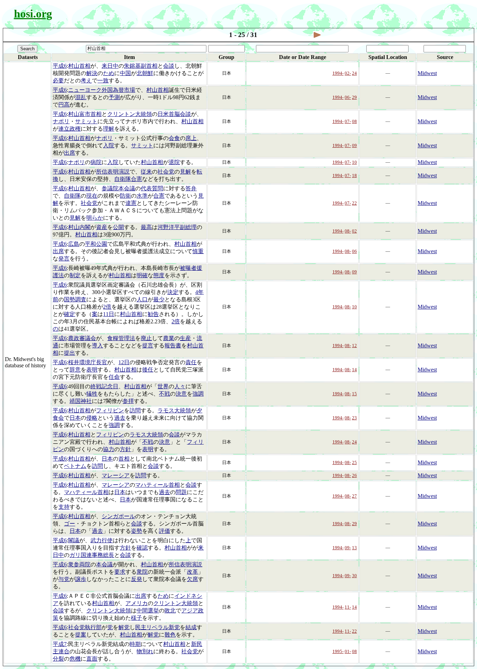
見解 (185, 172)
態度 (158, 275)
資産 (101, 227)
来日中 (110, 66)
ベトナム (75, 466)
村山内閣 (79, 227)
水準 (142, 196)
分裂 (58, 659)
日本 (75, 418)
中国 (125, 73)
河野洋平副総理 (177, 227)
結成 (191, 627)
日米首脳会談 (174, 114)
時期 (135, 644)
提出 (69, 353)
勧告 (153, 314)
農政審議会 (82, 338)
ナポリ (61, 121)
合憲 (158, 196)
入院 (108, 145)
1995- (338, 651)
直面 (91, 659)
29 (354, 97)
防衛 (125, 196)
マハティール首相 (157, 485)
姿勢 (136, 531)
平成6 (60, 66)
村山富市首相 (85, 114)
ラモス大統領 (174, 410)
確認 (142, 548)
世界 (163, 386)
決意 (181, 394)
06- (348, 97)
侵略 (91, 418)
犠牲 (91, 394)
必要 (58, 80)
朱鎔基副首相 (140, 66)
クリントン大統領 (129, 114)
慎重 (198, 251)
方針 (125, 449)
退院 (174, 162)
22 (354, 203)
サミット (86, 121)
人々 (179, 386)
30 (354, 575)
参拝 (128, 401)
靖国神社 (80, 401)
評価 (164, 531)
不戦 (164, 394)
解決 (91, 73)
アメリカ (136, 603)
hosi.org (33, 13)
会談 (168, 66)
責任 (191, 362)
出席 (69, 153)
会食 (174, 138)
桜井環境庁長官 (87, 362)
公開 (118, 227)
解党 (124, 627)
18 (354, 175)
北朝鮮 (145, 73)
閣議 (73, 540)
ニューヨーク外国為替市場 (101, 90)
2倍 (107, 307)
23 (354, 417)
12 (354, 345)
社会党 (165, 172)
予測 (114, 97)
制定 (75, 275)
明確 (142, 275)
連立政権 (69, 129)
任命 (114, 377)
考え (86, 80)
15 (354, 393)
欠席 (192, 579)
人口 (142, 299)
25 (354, 462)
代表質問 (152, 188)
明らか (94, 218)
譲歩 (80, 579)
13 (354, 547)
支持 (63, 507)
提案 (80, 635)
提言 (147, 345)
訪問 (135, 410)
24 (354, 73)
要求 (119, 572)
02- (348, 73)
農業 (168, 338)
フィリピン (110, 410)
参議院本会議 (118, 188)
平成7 (60, 644)
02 (354, 231)
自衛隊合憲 (128, 179)
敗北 (170, 610)
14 (354, 369)
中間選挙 (148, 610)
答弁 (191, 188)
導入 (97, 345)
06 (354, 251)
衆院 (142, 572)
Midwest (427, 73)
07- (348, 121)
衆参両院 (79, 564)
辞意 (75, 370)
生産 (185, 338)
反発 (136, 579)
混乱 (80, 97)
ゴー (69, 524)
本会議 (104, 564)
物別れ (145, 651)
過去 (119, 418)
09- (348, 547)
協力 (108, 449)
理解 (108, 129)
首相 (124, 459)
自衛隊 (72, 196)
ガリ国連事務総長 (91, 555)
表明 (91, 370)
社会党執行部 (85, 627)
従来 (146, 172)
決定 (172, 292)
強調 (198, 394)
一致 (103, 80)
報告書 (172, 345)
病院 (96, 162)
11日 (108, 314)
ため (108, 73)
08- (348, 231)
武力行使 (101, 540)
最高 (146, 227)
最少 (158, 299)
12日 (124, 362)
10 (354, 162)
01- (348, 651)
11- (348, 607)
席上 (191, 138)
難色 (170, 635)
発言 (63, 259)
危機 (75, 659)
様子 (136, 618)
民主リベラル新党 (157, 627)
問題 (181, 492)
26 (354, 475)
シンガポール (118, 516)
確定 (69, 314)
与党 (63, 579)
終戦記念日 (104, 386)
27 (354, 496)
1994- (338, 73)
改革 (192, 572)
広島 (73, 244)
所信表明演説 (113, 172)
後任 (147, 370)
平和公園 (96, 244)
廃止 (146, 338)
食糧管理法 (121, 338)
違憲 (131, 203)
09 (354, 145)
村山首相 (79, 66)
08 (354, 121)
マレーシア (116, 475)
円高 (63, 105)
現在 (91, 196)
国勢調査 (75, 299)
